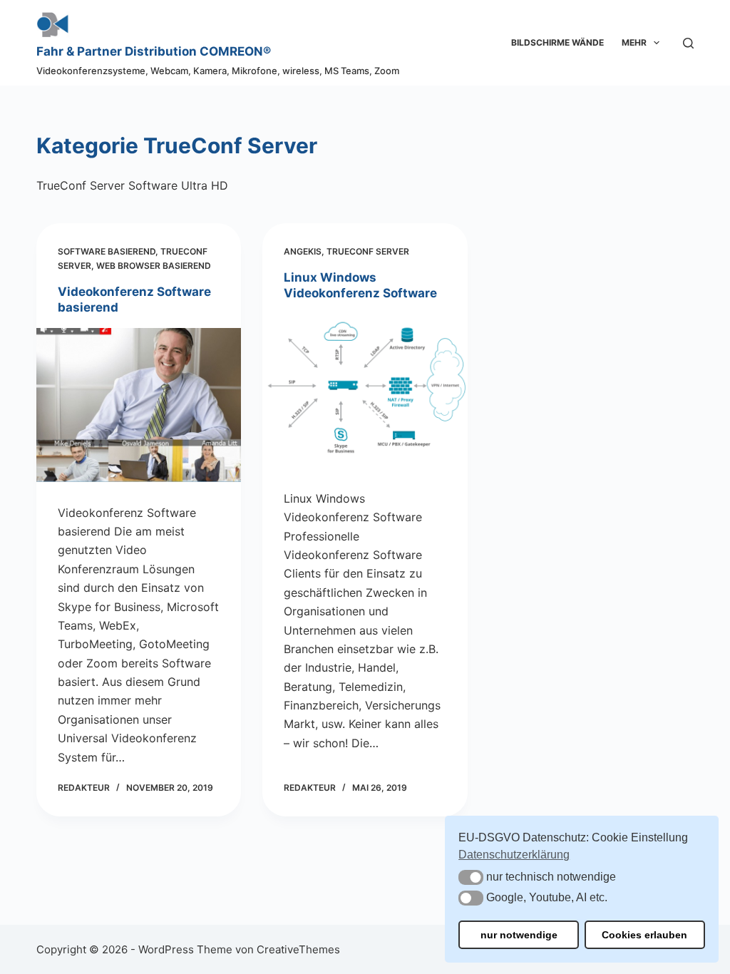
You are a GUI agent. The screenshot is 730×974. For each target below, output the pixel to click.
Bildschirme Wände (557, 42)
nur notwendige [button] (518, 934)
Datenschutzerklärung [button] (514, 855)
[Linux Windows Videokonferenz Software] (364, 390)
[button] (470, 877)
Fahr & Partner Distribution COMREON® (153, 51)
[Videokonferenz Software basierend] (138, 404)
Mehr (634, 42)
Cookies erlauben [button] (644, 934)
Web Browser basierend (153, 265)
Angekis (303, 251)
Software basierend (106, 251)
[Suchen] (688, 43)
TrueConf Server (368, 251)
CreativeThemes (298, 949)
